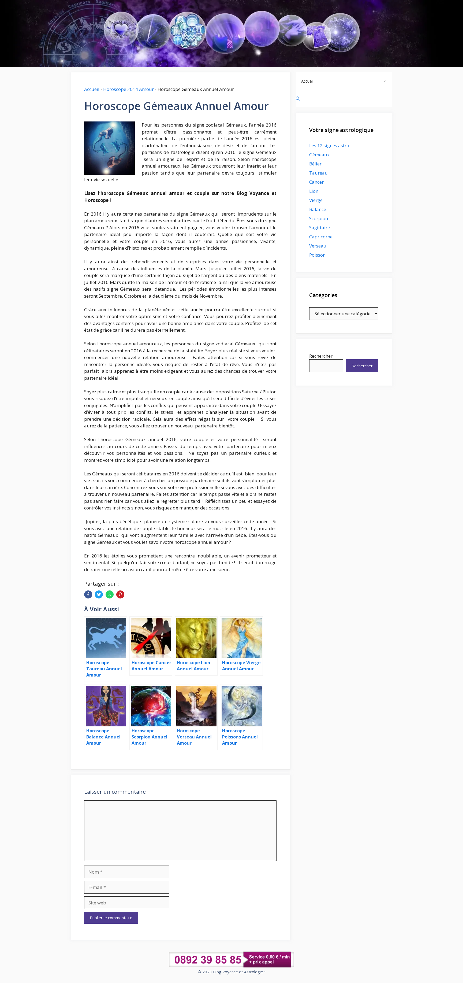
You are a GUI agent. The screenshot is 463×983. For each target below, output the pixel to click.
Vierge (316, 200)
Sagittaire (319, 227)
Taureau (318, 173)
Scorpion (318, 218)
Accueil (91, 89)
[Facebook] (88, 594)
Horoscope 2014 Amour (128, 89)
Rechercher (321, 356)
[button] (386, 81)
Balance (317, 209)
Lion (313, 191)
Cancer (316, 182)
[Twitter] (99, 594)
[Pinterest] (120, 594)
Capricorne (321, 237)
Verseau (317, 246)
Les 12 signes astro (329, 145)
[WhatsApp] (110, 594)
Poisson (317, 255)
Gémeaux (319, 154)
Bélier (315, 164)
